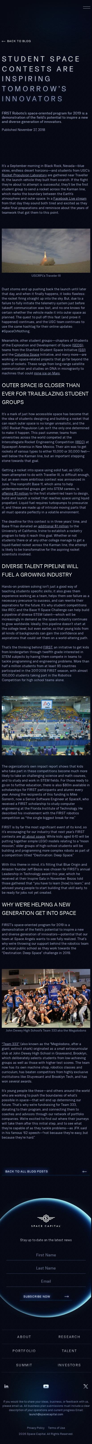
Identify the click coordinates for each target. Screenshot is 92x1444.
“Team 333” (10, 1044)
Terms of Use (56, 1428)
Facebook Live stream (69, 199)
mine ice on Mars (47, 373)
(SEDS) (77, 345)
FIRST (47, 647)
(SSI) (82, 350)
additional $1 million (53, 526)
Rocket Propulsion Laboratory (24, 175)
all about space (33, 837)
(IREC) (80, 442)
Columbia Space (27, 355)
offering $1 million (15, 493)
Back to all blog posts (46, 1169)
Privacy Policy (35, 1428)
